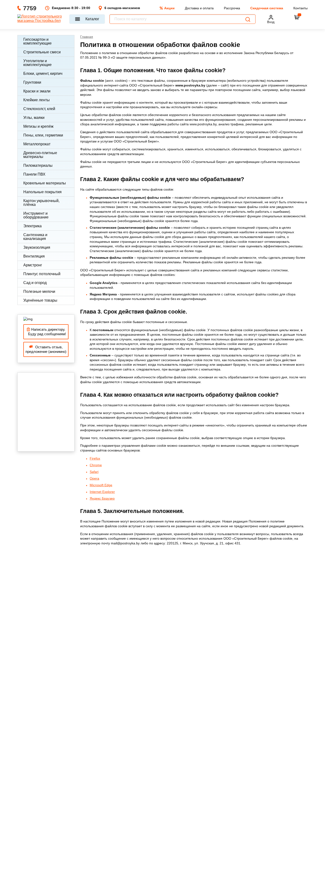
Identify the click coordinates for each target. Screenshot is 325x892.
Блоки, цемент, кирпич (42, 73)
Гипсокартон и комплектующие (37, 41)
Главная (86, 36)
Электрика (32, 226)
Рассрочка (232, 8)
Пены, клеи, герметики (43, 135)
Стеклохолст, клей (39, 109)
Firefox (95, 458)
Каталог (92, 19)
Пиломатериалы (38, 165)
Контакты (300, 8)
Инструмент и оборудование (36, 215)
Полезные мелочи (39, 291)
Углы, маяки (33, 118)
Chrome (96, 465)
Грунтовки (32, 82)
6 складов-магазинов (122, 8)
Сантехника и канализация (35, 237)
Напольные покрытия (42, 192)
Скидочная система (266, 8)
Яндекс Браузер (102, 498)
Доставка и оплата (199, 8)
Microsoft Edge (101, 485)
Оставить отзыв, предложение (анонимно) (45, 349)
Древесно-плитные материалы (40, 155)
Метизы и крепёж (38, 126)
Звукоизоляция (36, 247)
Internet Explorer (102, 492)
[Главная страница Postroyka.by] (41, 19)
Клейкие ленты (36, 100)
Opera (94, 478)
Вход (271, 22)
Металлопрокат (36, 144)
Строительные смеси (42, 52)
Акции (169, 8)
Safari (94, 472)
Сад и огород (35, 283)
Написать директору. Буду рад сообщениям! (46, 331)
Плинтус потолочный (41, 274)
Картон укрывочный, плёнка (41, 203)
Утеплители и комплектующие (37, 63)
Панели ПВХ (34, 174)
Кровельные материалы (44, 183)
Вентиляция (34, 256)
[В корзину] (297, 17)
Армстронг (32, 265)
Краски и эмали (36, 91)
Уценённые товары (40, 300)
